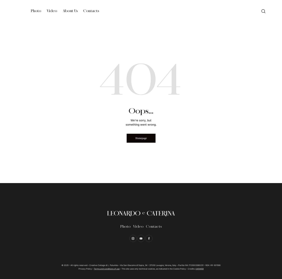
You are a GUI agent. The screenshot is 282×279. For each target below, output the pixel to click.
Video (138, 226)
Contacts (154, 226)
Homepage (141, 138)
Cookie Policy (179, 269)
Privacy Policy (85, 269)
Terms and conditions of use (107, 269)
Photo (125, 226)
